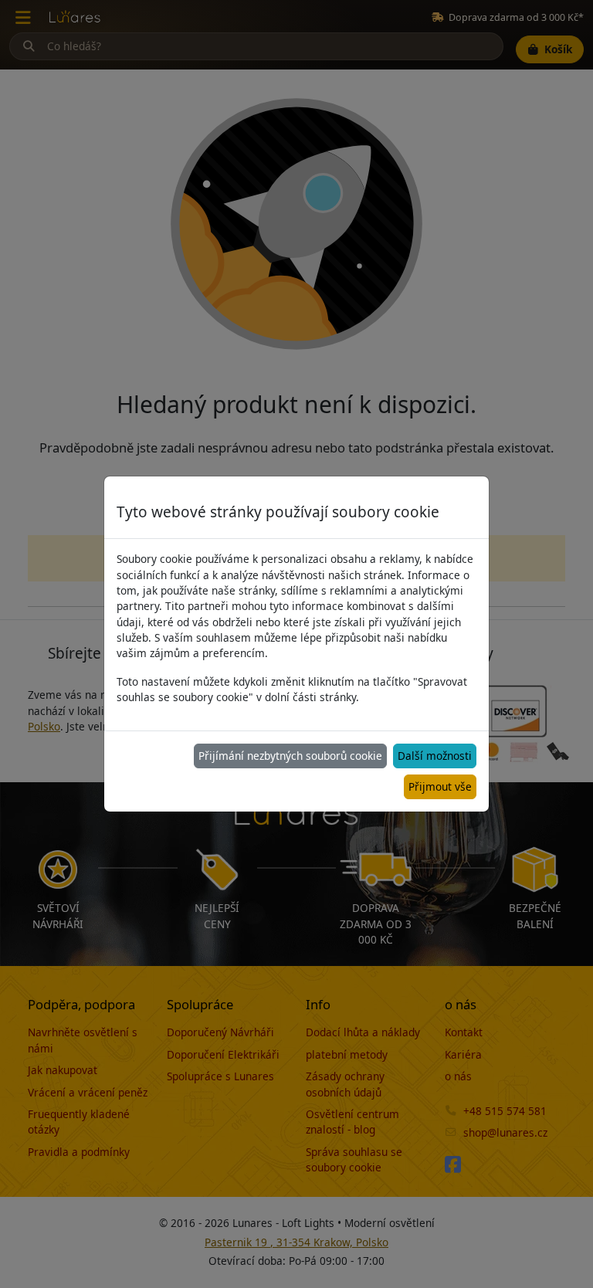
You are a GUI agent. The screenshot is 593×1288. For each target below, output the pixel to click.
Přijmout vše (440, 786)
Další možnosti (435, 755)
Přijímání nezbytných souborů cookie (290, 755)
